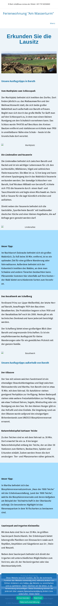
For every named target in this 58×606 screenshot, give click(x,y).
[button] (4, 62)
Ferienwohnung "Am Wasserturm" (28, 13)
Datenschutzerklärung (29, 602)
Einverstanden (23, 598)
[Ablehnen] (54, 590)
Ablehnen (38, 598)
